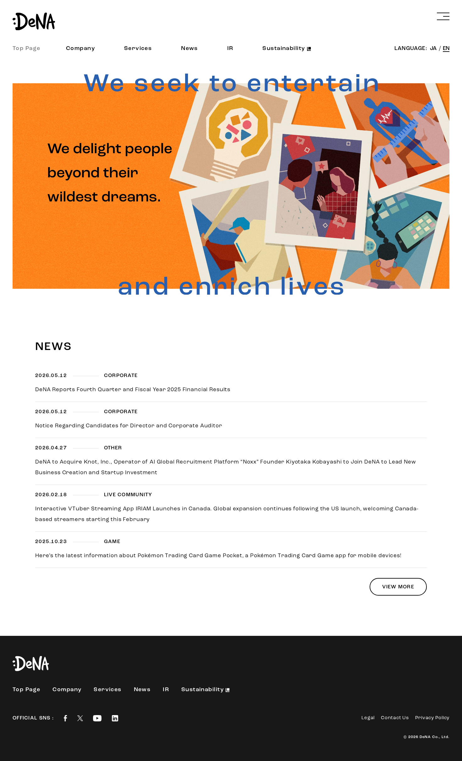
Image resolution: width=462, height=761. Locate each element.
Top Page (27, 49)
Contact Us (395, 718)
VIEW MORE (398, 587)
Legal (368, 718)
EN (446, 48)
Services (138, 49)
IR (230, 49)
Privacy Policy (432, 718)
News (189, 49)
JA (434, 48)
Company (80, 49)
